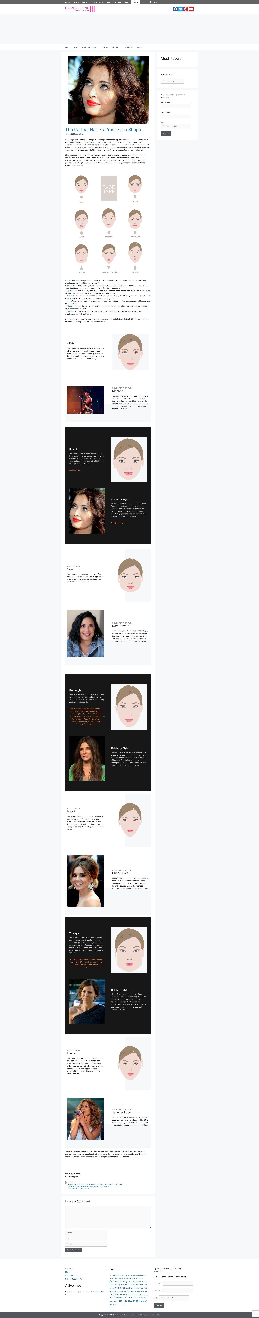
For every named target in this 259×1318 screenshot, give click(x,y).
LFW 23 (119, 1291)
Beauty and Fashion (89, 47)
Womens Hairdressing (80, 2)
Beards (143, 1275)
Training (135, 2)
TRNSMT (119, 1305)
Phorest (133, 1291)
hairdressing (114, 1284)
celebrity (70, 1184)
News (76, 47)
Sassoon (117, 1297)
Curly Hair (140, 1278)
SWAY (115, 1301)
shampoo (124, 1297)
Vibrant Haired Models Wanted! (78, 1188)
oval (101, 1184)
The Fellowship (127, 1301)
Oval (68, 280)
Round (69, 286)
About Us (140, 47)
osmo (127, 1291)
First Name (165, 103)
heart (97, 1184)
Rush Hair (137, 1294)
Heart (69, 301)
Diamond (70, 311)
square (111, 1184)
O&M (122, 1291)
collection (120, 1278)
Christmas (112, 1278)
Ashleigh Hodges (127, 1275)
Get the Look (143, 1281)
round (106, 1184)
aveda (134, 1275)
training (143, 1300)
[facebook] (175, 9)
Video (127, 2)
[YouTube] (191, 9)
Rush (133, 1294)
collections (127, 1278)
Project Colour (139, 1291)
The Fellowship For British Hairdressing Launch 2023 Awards (88, 1186)
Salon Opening (144, 1294)
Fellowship (115, 1281)
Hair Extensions (128, 1284)
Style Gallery (116, 47)
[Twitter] (180, 9)
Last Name (165, 112)
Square (69, 291)
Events (67, 2)
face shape (85, 1184)
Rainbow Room (118, 1294)
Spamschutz (159, 1271)
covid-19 (134, 1278)
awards (138, 1275)
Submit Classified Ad (73, 1279)
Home (67, 47)
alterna (117, 1275)
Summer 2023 (131, 1297)
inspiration (120, 1287)
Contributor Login (72, 1275)
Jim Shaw (129, 1288)
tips (115, 1184)
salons (111, 1297)
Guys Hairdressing (97, 2)
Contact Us (129, 47)
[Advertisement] (129, 29)
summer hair (140, 1297)
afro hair (111, 1275)
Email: (156, 1298)
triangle (119, 1184)
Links (67, 1272)
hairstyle (92, 1184)
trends (112, 1304)
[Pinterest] (185, 9)
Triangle (70, 306)
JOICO (136, 1288)
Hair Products (139, 1284)
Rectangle (71, 296)
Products (118, 2)
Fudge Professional (131, 1281)
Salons (109, 2)
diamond (77, 1184)
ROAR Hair (128, 1294)
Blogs (143, 2)
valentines (124, 1305)
